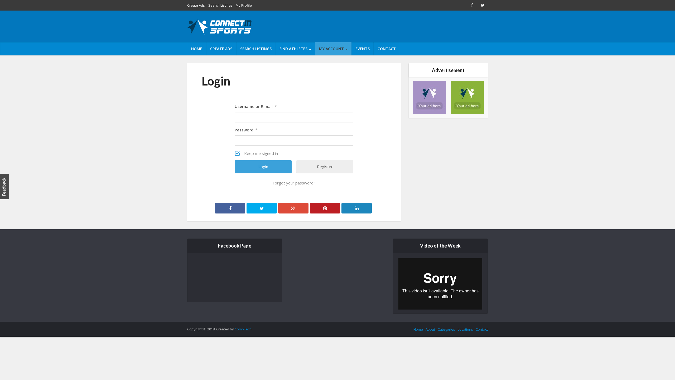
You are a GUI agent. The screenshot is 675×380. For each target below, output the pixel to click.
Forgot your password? (294, 183)
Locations (465, 329)
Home (196, 48)
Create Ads (196, 5)
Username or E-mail (256, 106)
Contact (387, 48)
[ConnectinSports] (220, 27)
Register (325, 166)
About (430, 329)
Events (362, 48)
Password (246, 129)
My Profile (244, 5)
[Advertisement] (392, 26)
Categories (446, 329)
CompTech (243, 329)
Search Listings (220, 5)
